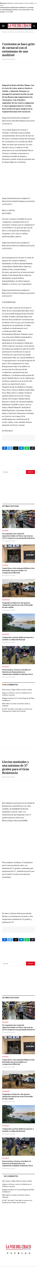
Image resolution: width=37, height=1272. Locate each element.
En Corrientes (11, 685)
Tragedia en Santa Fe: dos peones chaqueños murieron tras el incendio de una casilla (17, 605)
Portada (4, 32)
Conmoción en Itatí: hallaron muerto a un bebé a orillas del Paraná (18, 638)
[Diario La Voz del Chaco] (19, 26)
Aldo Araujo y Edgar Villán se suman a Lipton (17, 689)
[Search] (34, 26)
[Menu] (3, 26)
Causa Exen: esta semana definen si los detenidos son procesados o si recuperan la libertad (18, 570)
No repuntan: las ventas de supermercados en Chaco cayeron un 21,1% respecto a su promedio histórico (18, 536)
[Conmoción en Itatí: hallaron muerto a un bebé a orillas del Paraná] (18, 623)
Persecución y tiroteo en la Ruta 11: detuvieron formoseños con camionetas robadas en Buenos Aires (17, 672)
